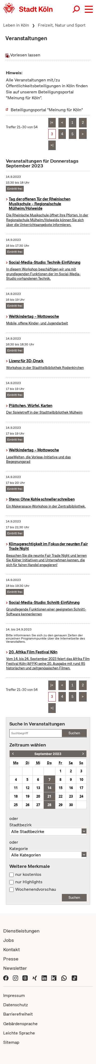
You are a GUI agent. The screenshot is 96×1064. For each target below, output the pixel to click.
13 (38, 787)
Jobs (8, 940)
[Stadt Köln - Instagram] (15, 977)
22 (60, 796)
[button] (89, 9)
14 (49, 787)
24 (81, 796)
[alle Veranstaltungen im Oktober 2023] (83, 753)
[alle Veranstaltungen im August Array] (13, 753)
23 (71, 796)
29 (60, 804)
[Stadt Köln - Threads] (25, 977)
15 (60, 787)
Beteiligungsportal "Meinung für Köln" (47, 110)
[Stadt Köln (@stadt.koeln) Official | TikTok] (74, 977)
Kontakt (11, 949)
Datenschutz (15, 1005)
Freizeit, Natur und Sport (62, 25)
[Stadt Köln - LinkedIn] (44, 977)
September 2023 (47, 754)
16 (71, 787)
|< (51, 122)
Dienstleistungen (21, 931)
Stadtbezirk (20, 822)
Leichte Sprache (19, 1033)
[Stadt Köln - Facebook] (6, 977)
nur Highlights (28, 882)
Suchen (74, 733)
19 (27, 796)
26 (27, 804)
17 (81, 787)
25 (16, 804)
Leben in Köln (16, 25)
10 (81, 779)
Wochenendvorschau (35, 889)
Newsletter (15, 968)
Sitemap (11, 1042)
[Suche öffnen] (77, 9)
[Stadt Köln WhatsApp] (64, 977)
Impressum (14, 995)
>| (51, 145)
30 (71, 804)
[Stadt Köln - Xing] (34, 977)
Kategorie (18, 845)
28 (49, 804)
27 (38, 804)
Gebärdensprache (20, 1023)
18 (16, 796)
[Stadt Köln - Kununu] (54, 977)
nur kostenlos (28, 874)
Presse (10, 959)
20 (38, 796)
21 (49, 796)
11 (16, 787)
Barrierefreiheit (18, 1014)
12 (27, 787)
